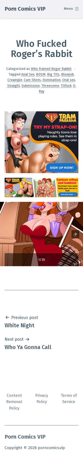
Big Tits (53, 74)
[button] (75, 234)
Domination (51, 80)
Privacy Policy (41, 398)
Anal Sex (27, 74)
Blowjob (67, 74)
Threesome (50, 86)
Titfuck (66, 86)
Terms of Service (69, 398)
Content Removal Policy (14, 402)
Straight (13, 86)
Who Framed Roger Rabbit (51, 69)
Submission (30, 86)
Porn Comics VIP (25, 9)
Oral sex (68, 80)
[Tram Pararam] (41, 142)
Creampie (14, 80)
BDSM (40, 74)
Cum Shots (32, 80)
